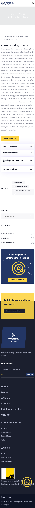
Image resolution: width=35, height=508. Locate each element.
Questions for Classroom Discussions (13, 161)
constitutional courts (20, 186)
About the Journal (11, 422)
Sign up (30, 374)
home (12, 14)
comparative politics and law (22, 192)
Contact (5, 414)
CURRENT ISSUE (16, 280)
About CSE (4, 428)
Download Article (10, 138)
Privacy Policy (6, 497)
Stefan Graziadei (10, 147)
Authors (5, 403)
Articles (22, 14)
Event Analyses (8, 234)
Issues (4, 392)
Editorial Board (6, 436)
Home (4, 386)
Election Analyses (9, 243)
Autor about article (10, 153)
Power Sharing (18, 182)
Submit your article (13, 311)
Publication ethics (11, 409)
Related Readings (10, 169)
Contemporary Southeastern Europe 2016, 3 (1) (15, 38)
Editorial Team (6, 432)
